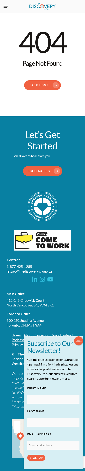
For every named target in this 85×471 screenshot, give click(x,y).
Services (41, 335)
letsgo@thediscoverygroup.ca (29, 271)
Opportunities (60, 335)
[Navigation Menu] (6, 6)
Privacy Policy (22, 344)
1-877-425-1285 (19, 267)
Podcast (18, 340)
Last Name (36, 411)
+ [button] (17, 424)
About (28, 335)
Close (79, 340)
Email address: (39, 434)
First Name (36, 388)
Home (16, 335)
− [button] (17, 430)
